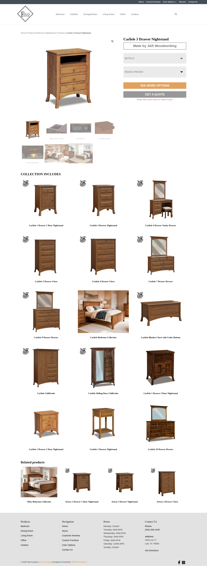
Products (31, 33)
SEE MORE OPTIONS (154, 85)
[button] (112, 41)
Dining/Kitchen (90, 14)
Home (23, 33)
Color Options (168, 2)
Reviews (182, 2)
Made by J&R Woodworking (155, 46)
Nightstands (51, 33)
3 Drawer (61, 33)
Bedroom (60, 14)
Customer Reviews (71, 535)
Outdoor (135, 14)
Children (74, 14)
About (141, 2)
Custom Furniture (153, 2)
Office (123, 14)
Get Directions (152, 550)
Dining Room (27, 531)
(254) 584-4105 (152, 530)
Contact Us (193, 2)
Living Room (109, 14)
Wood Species (134, 72)
